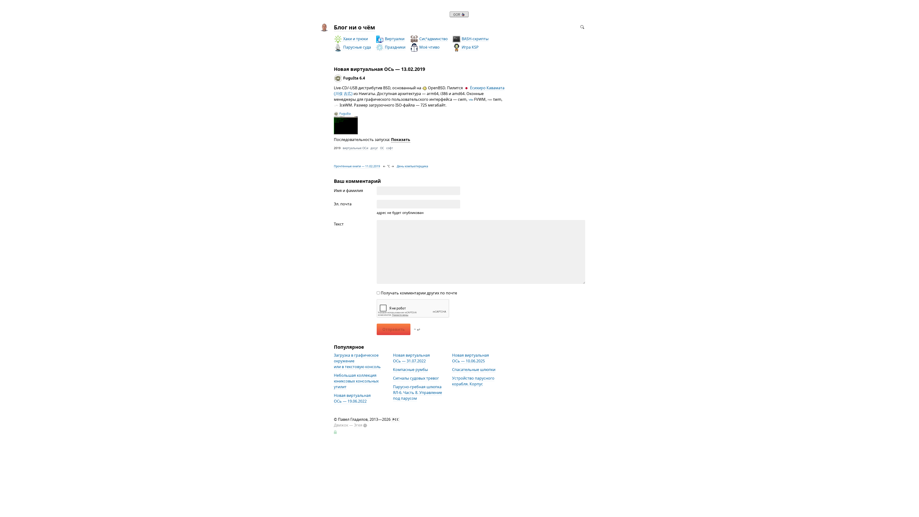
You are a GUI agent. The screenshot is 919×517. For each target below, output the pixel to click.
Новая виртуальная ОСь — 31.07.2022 (411, 358)
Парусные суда (356, 47)
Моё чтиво (429, 47)
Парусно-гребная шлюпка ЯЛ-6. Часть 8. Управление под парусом (417, 392)
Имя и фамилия (348, 190)
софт (389, 148)
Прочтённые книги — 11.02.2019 (357, 166)
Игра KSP (470, 47)
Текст (339, 224)
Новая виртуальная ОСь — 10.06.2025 (470, 358)
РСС (395, 419)
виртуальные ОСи (355, 148)
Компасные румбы (410, 369)
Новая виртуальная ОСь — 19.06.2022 (352, 398)
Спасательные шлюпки (473, 369)
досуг (374, 148)
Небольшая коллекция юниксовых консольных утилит (356, 381)
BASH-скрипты (474, 38)
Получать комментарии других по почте (418, 293)
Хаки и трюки (355, 38)
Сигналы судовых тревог (416, 378)
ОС (382, 148)
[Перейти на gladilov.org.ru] (459, 15)
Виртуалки (394, 38)
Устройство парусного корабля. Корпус (473, 381)
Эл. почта (343, 204)
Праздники (394, 47)
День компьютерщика (412, 166)
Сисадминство (433, 38)
